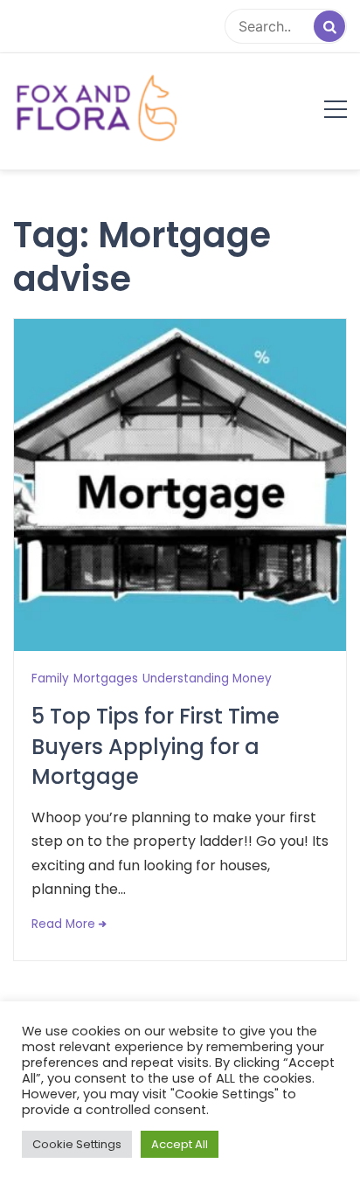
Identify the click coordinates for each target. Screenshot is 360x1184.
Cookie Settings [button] (76, 1144)
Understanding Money (207, 678)
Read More (63, 924)
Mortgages (105, 678)
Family (50, 678)
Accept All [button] (179, 1144)
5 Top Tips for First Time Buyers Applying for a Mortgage (155, 747)
